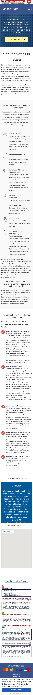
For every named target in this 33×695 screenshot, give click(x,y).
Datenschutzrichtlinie (16, 693)
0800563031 (17, 39)
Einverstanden (16, 690)
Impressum (16, 676)
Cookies (11, 679)
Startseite (16, 674)
